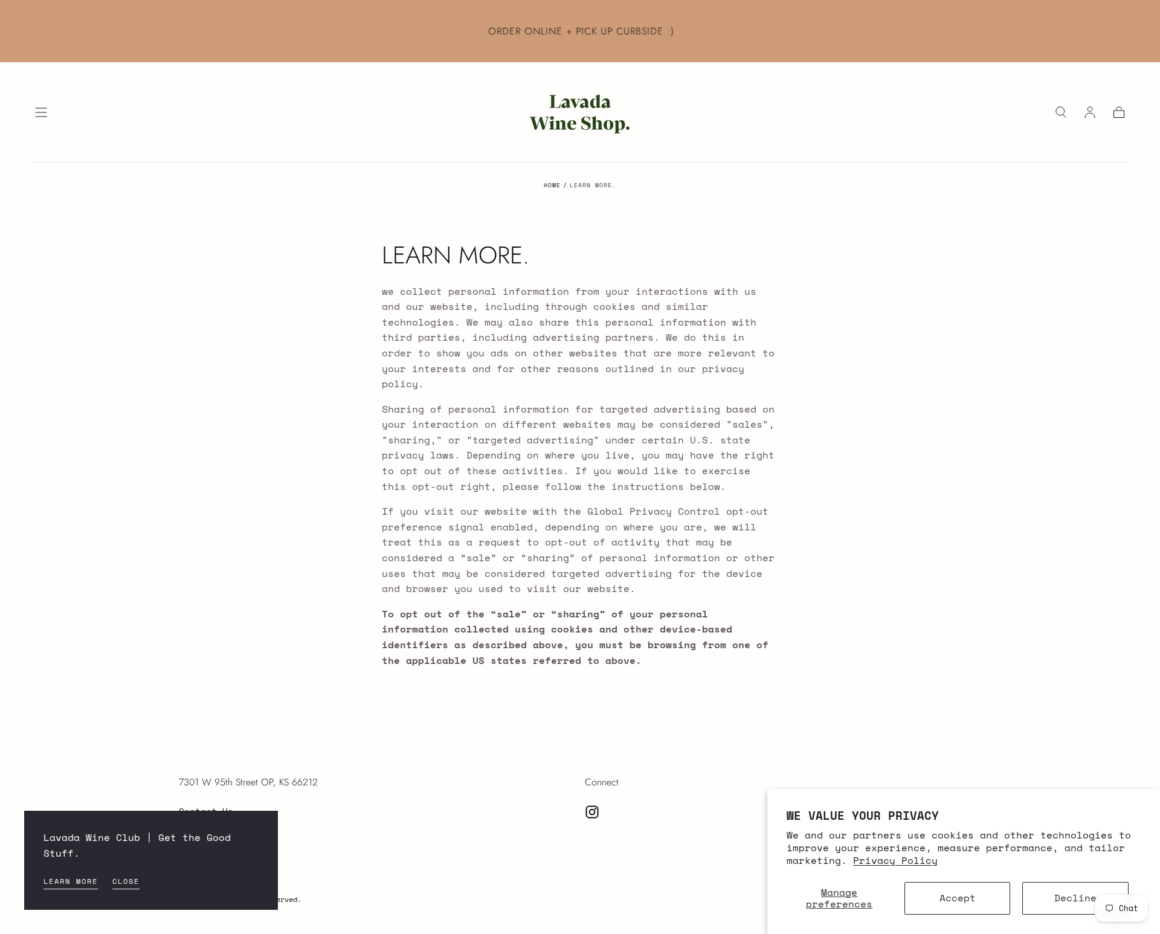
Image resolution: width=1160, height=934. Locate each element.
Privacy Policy (895, 860)
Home (552, 185)
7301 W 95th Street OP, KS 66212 (248, 782)
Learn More (71, 881)
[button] (41, 112)
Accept (957, 898)
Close (126, 881)
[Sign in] (1090, 112)
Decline (1075, 898)
